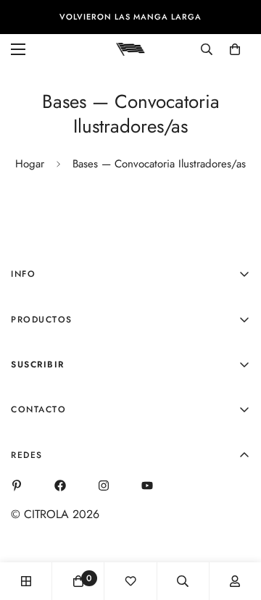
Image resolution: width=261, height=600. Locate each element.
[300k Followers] (60, 485)
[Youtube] (147, 485)
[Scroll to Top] (234, 523)
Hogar (29, 164)
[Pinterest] (16, 485)
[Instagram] (103, 485)
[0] (235, 49)
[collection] (26, 581)
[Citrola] (130, 48)
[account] (235, 581)
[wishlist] (130, 581)
